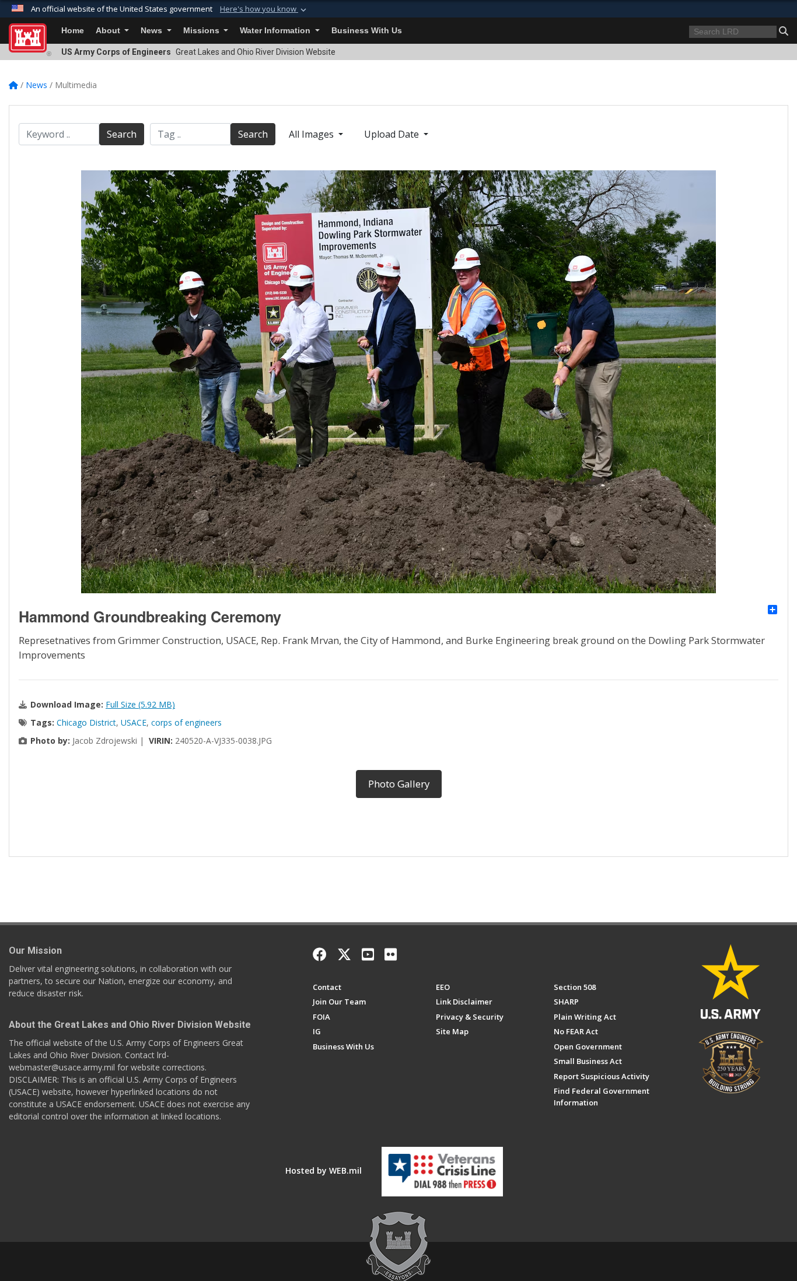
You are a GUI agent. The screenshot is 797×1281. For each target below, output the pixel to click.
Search (122, 134)
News (153, 30)
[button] (264, 9)
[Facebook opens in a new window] (320, 954)
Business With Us (366, 30)
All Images (312, 134)
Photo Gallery (398, 783)
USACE (133, 722)
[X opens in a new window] (344, 954)
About (109, 30)
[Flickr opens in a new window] (390, 954)
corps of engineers (186, 722)
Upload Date (392, 134)
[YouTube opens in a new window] (368, 954)
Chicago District (86, 722)
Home (72, 30)
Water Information (276, 30)
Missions (202, 30)
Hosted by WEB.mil (323, 1170)
